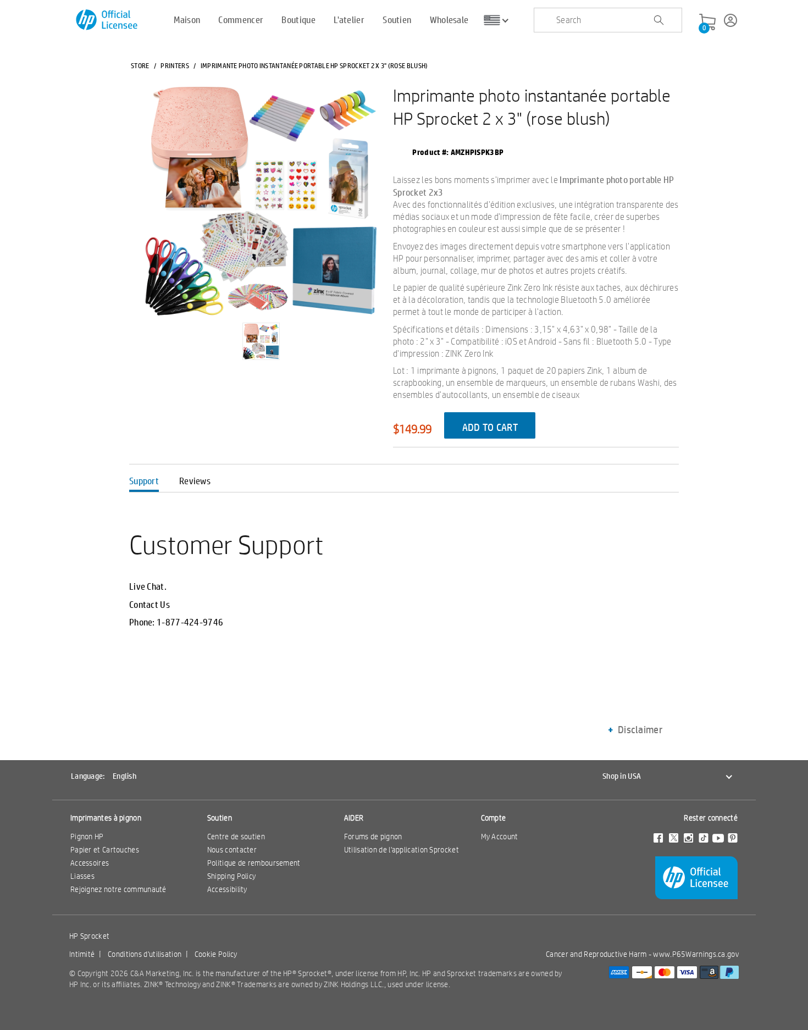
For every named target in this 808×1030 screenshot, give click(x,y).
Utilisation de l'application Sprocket (401, 850)
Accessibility (227, 889)
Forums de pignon (373, 836)
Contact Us (149, 605)
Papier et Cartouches (104, 850)
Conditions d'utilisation (144, 954)
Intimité (82, 954)
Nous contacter (232, 850)
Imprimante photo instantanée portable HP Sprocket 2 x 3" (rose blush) (532, 106)
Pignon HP (87, 836)
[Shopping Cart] (707, 22)
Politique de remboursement (254, 863)
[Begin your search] (658, 20)
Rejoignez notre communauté (118, 889)
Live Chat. (148, 586)
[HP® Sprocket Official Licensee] (107, 20)
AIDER (354, 818)
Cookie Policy (216, 954)
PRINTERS (175, 65)
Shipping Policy (231, 876)
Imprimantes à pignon (105, 818)
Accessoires (89, 863)
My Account (499, 836)
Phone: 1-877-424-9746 (176, 622)
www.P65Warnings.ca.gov (696, 954)
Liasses (82, 876)
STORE (140, 65)
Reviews (195, 480)
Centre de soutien (236, 836)
